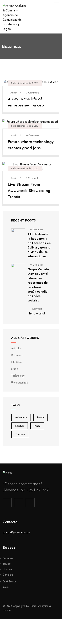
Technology (17, 376)
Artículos (16, 348)
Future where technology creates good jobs (31, 145)
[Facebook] (7, 502)
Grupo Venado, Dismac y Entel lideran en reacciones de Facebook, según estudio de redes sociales (39, 285)
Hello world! (36, 313)
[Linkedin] (30, 502)
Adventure (21, 417)
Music (14, 369)
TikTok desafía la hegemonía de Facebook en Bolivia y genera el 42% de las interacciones (39, 245)
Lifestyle (19, 426)
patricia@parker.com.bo (16, 532)
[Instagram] (18, 502)
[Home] (7, 473)
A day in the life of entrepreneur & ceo (26, 102)
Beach (40, 417)
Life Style (16, 362)
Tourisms (20, 434)
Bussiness (17, 355)
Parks (37, 426)
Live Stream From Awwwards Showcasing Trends (29, 190)
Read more (29, 110)
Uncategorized (19, 383)
